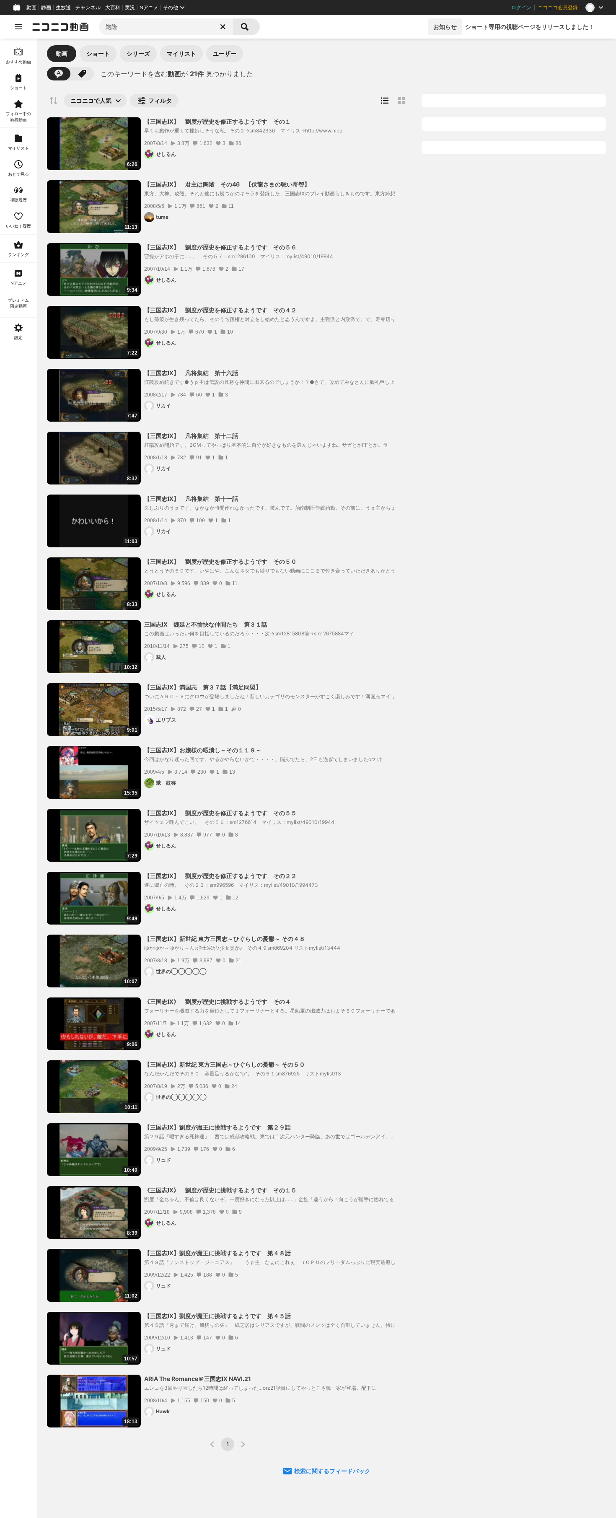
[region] (18, 778)
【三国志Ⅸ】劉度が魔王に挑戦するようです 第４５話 (217, 1315)
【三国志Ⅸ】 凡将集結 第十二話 (191, 435)
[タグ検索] (82, 73)
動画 (31, 7)
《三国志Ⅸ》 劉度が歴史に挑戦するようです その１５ (220, 1190)
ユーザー (224, 53)
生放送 (63, 7)
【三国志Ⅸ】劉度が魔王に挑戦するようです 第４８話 (217, 1252)
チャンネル (88, 7)
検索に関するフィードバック (332, 1470)
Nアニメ (149, 7)
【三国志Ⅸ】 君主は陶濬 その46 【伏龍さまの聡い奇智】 (227, 184)
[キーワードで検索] (58, 73)
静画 (46, 7)
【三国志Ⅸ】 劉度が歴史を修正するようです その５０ (220, 561)
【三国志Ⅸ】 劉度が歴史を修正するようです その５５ (220, 812)
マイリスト (181, 53)
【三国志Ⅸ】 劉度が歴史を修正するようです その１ (217, 121)
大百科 (112, 7)
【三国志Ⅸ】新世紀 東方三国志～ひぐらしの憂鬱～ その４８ (224, 938)
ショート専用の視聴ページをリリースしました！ (529, 26)
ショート (98, 53)
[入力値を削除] (223, 27)
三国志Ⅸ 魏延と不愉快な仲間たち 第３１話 (205, 624)
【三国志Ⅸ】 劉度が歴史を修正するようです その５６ (220, 247)
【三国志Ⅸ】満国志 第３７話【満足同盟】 (202, 687)
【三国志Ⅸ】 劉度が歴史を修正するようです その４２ (220, 309)
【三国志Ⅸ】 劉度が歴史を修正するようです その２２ (220, 875)
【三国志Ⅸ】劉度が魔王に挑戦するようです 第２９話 (217, 1127)
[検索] (246, 26)
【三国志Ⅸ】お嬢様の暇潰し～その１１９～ (202, 750)
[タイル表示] (401, 100)
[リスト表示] (384, 100)
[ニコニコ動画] (60, 27)
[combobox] (166, 26)
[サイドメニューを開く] (18, 26)
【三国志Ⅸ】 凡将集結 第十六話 (191, 372)
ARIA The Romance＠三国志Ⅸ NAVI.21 (197, 1378)
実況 (130, 7)
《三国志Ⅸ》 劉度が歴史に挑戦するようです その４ (217, 1001)
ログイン (521, 7)
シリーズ (138, 53)
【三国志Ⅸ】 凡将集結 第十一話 (191, 498)
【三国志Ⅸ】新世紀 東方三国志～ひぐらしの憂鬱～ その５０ (224, 1064)
